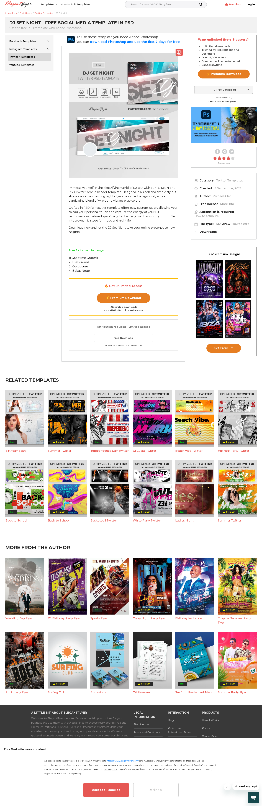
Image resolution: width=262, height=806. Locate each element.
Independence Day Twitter (109, 450)
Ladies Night (184, 520)
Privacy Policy (74, 773)
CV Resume (141, 692)
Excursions (98, 692)
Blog (171, 720)
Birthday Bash (15, 450)
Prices (206, 728)
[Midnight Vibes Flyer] (209, 279)
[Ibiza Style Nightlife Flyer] (209, 319)
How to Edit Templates (75, 4)
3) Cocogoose (78, 266)
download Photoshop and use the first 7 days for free (135, 42)
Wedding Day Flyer (19, 618)
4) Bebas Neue (79, 270)
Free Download (123, 337)
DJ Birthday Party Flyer (64, 618)
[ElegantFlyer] (18, 4)
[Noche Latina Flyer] (238, 279)
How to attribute (206, 216)
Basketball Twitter (103, 520)
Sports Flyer (99, 618)
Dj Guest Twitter (144, 450)
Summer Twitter (59, 450)
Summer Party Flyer (232, 692)
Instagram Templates (23, 49)
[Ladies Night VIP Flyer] (238, 319)
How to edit (240, 224)
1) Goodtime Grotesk (83, 258)
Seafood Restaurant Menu (194, 692)
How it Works (210, 720)
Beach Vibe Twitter (188, 450)
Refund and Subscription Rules (179, 730)
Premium (235, 4)
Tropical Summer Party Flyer (234, 620)
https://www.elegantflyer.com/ (123, 760)
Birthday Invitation (188, 618)
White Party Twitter (147, 520)
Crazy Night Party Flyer (149, 618)
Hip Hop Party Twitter (233, 450)
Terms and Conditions (147, 732)
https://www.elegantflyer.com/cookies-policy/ (141, 769)
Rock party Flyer (17, 692)
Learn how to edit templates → (224, 101)
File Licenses (142, 724)
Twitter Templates (229, 180)
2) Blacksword (79, 262)
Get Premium (223, 348)
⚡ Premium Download (123, 298)
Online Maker (210, 736)
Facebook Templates (22, 41)
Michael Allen (222, 196)
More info (227, 204)
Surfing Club (56, 692)
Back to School (16, 520)
